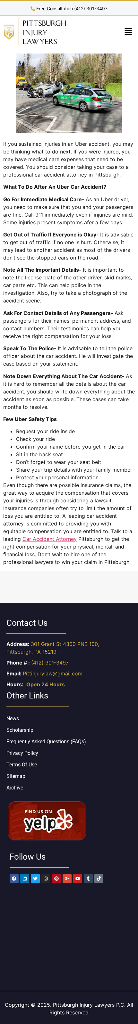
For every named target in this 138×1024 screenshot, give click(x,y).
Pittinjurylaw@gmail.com (52, 673)
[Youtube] (77, 878)
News (12, 718)
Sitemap (15, 776)
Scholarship (19, 730)
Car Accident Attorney (49, 539)
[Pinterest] (56, 878)
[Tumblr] (88, 878)
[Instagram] (45, 878)
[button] (128, 32)
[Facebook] (14, 878)
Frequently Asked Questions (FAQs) (46, 742)
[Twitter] (35, 878)
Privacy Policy (22, 753)
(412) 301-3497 (50, 662)
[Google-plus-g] (67, 878)
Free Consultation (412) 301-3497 (71, 8)
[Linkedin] (24, 878)
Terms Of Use (21, 765)
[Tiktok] (98, 878)
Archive (14, 788)
